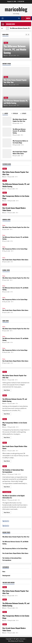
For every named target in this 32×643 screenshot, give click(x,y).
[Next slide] (28, 35)
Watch (28, 18)
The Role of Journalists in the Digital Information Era (13, 496)
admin (6, 55)
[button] (2, 18)
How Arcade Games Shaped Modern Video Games (6, 153)
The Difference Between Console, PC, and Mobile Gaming (15, 49)
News (6, 42)
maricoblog (16, 9)
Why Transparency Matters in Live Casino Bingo (6, 142)
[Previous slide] (26, 35)
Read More (7, 390)
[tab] (6, 114)
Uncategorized (6, 492)
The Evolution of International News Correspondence (13, 471)
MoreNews (11, 641)
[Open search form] (19, 18)
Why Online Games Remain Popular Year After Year (15, 81)
